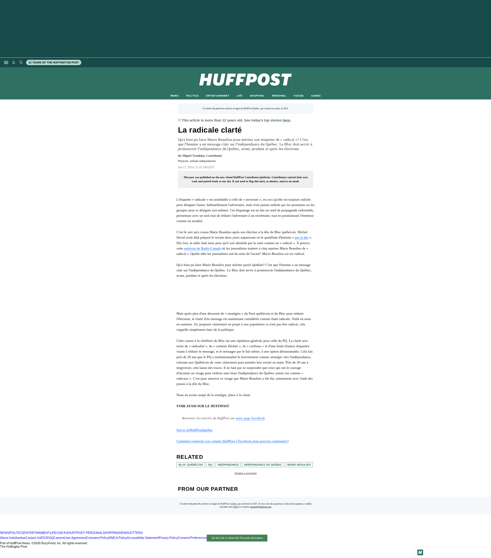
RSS (44, 537)
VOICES (299, 95)
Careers (58, 537)
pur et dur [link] (301, 237)
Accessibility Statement (143, 537)
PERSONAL (279, 95)
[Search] (21, 62)
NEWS (175, 95)
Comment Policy (97, 537)
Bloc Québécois (191, 464)
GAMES (315, 95)
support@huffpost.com (260, 506)
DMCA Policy (118, 537)
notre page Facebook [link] (250, 418)
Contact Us (33, 537)
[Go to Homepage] (420, 552)
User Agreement (75, 537)
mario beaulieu (299, 464)
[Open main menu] (6, 62)
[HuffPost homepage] (49, 529)
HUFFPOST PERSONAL (85, 532)
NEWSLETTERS (131, 532)
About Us (6, 537)
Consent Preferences (192, 537)
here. (287, 120)
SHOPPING (257, 95)
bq (210, 464)
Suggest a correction (246, 473)
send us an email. (289, 181)
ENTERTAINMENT (217, 95)
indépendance (228, 464)
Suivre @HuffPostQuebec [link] (194, 430)
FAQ (235, 506)
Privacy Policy (168, 537)
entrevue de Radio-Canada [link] (202, 248)
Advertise (19, 537)
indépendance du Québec (263, 464)
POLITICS (192, 95)
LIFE (239, 95)
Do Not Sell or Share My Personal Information (237, 538)
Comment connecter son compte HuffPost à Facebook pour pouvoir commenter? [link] (232, 441)
